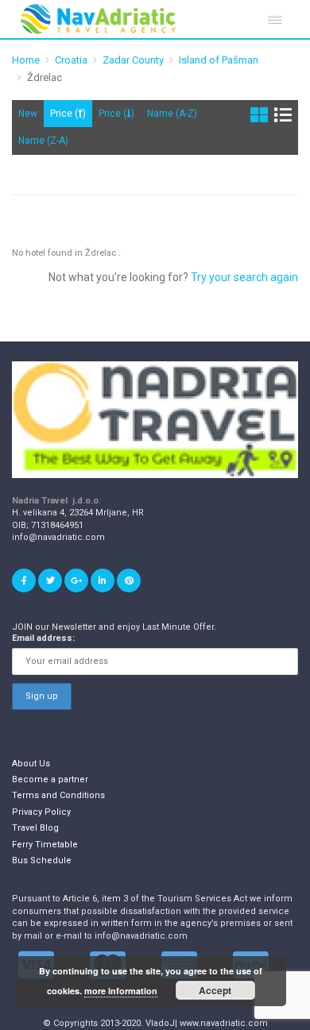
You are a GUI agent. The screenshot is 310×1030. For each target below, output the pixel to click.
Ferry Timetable (45, 844)
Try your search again (244, 277)
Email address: (43, 638)
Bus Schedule (42, 860)
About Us (31, 763)
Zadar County (133, 60)
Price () (68, 113)
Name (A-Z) (172, 113)
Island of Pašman (218, 60)
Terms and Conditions (58, 795)
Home (26, 60)
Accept (215, 990)
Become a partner (50, 779)
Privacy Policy (41, 812)
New (27, 113)
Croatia (71, 60)
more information (120, 991)
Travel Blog (35, 828)
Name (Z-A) (43, 140)
